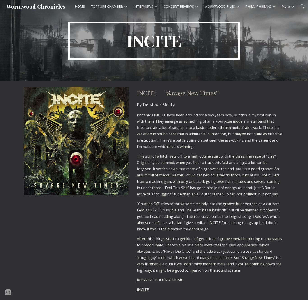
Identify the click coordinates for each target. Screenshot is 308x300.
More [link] (286, 6)
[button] (302, 6)
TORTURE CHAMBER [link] (107, 6)
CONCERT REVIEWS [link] (179, 6)
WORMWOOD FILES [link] (220, 6)
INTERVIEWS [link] (143, 6)
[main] (154, 41)
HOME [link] (80, 6)
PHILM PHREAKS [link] (258, 6)
